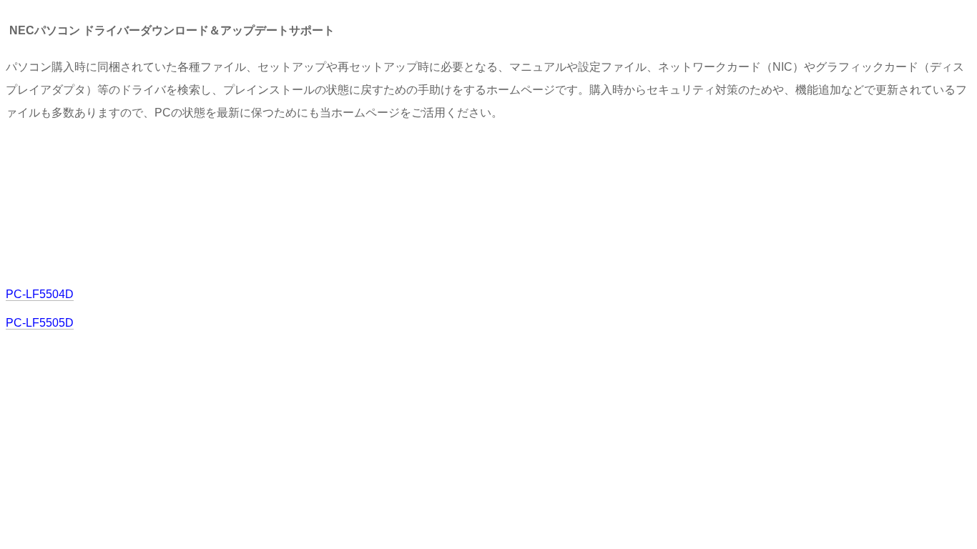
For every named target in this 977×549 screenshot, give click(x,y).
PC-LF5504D (40, 294)
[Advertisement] (266, 202)
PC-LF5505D (40, 323)
